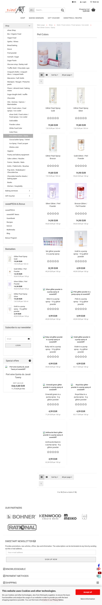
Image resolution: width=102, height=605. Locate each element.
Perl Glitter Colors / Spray (18, 136)
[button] (74, 2)
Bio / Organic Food (14, 34)
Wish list (95, 2)
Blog (8, 233)
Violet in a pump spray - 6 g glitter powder (81, 349)
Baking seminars (36, 18)
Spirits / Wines (12, 42)
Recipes (10, 222)
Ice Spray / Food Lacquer (18, 143)
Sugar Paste (11, 60)
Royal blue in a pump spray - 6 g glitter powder (81, 397)
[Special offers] (30, 360)
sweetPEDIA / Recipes (72, 18)
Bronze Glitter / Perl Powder (81, 204)
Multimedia (11, 230)
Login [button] (84, 2)
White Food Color (15, 128)
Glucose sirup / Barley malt (17, 64)
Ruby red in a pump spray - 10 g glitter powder (53, 349)
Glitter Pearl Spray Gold (53, 109)
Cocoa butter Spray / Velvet (19, 140)
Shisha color (14, 147)
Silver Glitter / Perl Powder (53, 204)
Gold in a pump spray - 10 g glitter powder (80, 254)
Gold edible (13, 121)
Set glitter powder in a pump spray (53, 252)
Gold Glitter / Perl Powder (81, 157)
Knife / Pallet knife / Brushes (18, 166)
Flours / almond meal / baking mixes (18, 89)
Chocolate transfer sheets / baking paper (17, 177)
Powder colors (14, 124)
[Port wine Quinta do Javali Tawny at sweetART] (18, 368)
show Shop (11, 30)
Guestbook (11, 218)
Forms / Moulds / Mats (15, 162)
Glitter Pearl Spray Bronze (53, 157)
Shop (22, 18)
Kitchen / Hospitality (14, 186)
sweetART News (13, 214)
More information (88, 599)
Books (9, 182)
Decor (9, 49)
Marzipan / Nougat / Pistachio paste (18, 83)
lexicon (9, 226)
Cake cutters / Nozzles (15, 159)
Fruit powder (12, 53)
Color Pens (13, 132)
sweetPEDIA (10, 210)
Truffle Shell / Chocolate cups (18, 68)
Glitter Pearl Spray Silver (80, 109)
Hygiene (10, 151)
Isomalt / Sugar (13, 57)
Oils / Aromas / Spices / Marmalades (16, 103)
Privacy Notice (58, 600)
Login (18, 345)
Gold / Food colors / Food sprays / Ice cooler (16, 109)
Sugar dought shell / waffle (17, 94)
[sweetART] (15, 10)
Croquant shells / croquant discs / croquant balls (17, 73)
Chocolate (11, 98)
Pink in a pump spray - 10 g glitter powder (80, 301)
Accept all (88, 592)
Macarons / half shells (15, 78)
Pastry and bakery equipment (18, 155)
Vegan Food (11, 38)
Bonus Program (11, 238)
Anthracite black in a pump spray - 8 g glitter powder (53, 444)
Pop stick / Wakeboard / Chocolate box (16, 171)
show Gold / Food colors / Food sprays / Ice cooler (19, 115)
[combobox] (55, 75)
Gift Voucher (54, 18)
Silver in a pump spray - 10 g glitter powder (53, 301)
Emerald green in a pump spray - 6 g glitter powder (53, 397)
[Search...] (62, 10)
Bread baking (12, 45)
